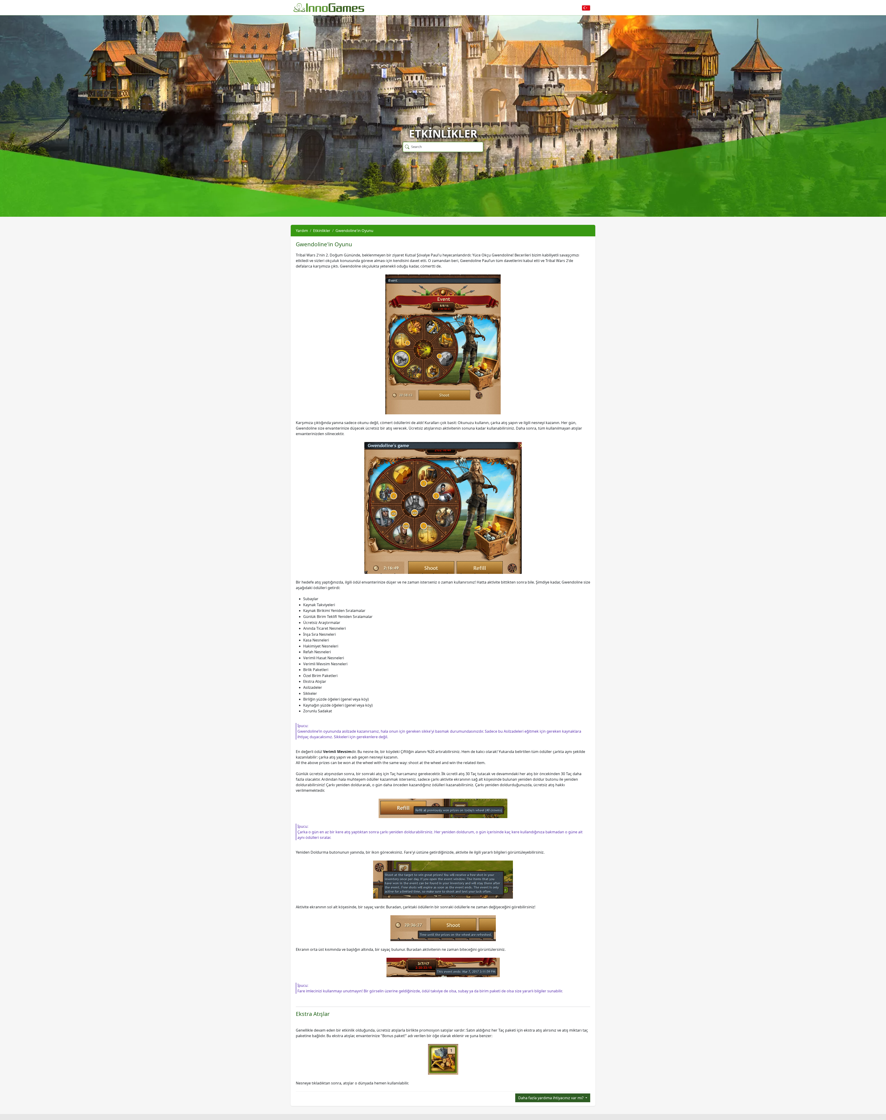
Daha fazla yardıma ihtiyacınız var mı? (551, 1097)
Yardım (302, 230)
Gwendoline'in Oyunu (354, 230)
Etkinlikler (321, 230)
